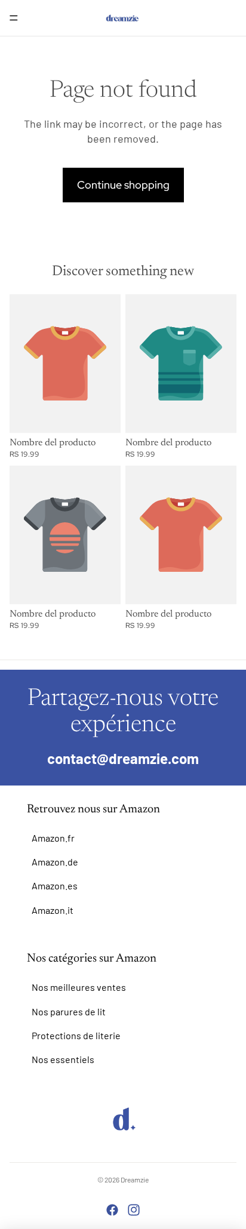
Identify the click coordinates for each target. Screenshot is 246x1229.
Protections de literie (76, 1035)
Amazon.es (55, 885)
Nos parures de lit (69, 1011)
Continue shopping (123, 185)
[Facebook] (112, 1210)
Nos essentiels (63, 1059)
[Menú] (13, 18)
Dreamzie (135, 1179)
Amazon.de (55, 861)
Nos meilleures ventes (79, 987)
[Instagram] (134, 1210)
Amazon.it (52, 910)
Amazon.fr (53, 837)
